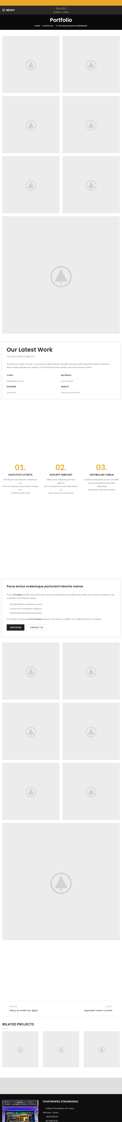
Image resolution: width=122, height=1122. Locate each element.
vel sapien (17, 594)
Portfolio (48, 26)
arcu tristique (35, 619)
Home (37, 26)
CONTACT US (36, 627)
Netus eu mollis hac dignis (61, 1048)
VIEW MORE (15, 627)
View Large (36, 1033)
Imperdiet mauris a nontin (101, 1048)
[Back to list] (61, 1008)
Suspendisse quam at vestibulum (20, 1048)
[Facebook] (61, 3)
